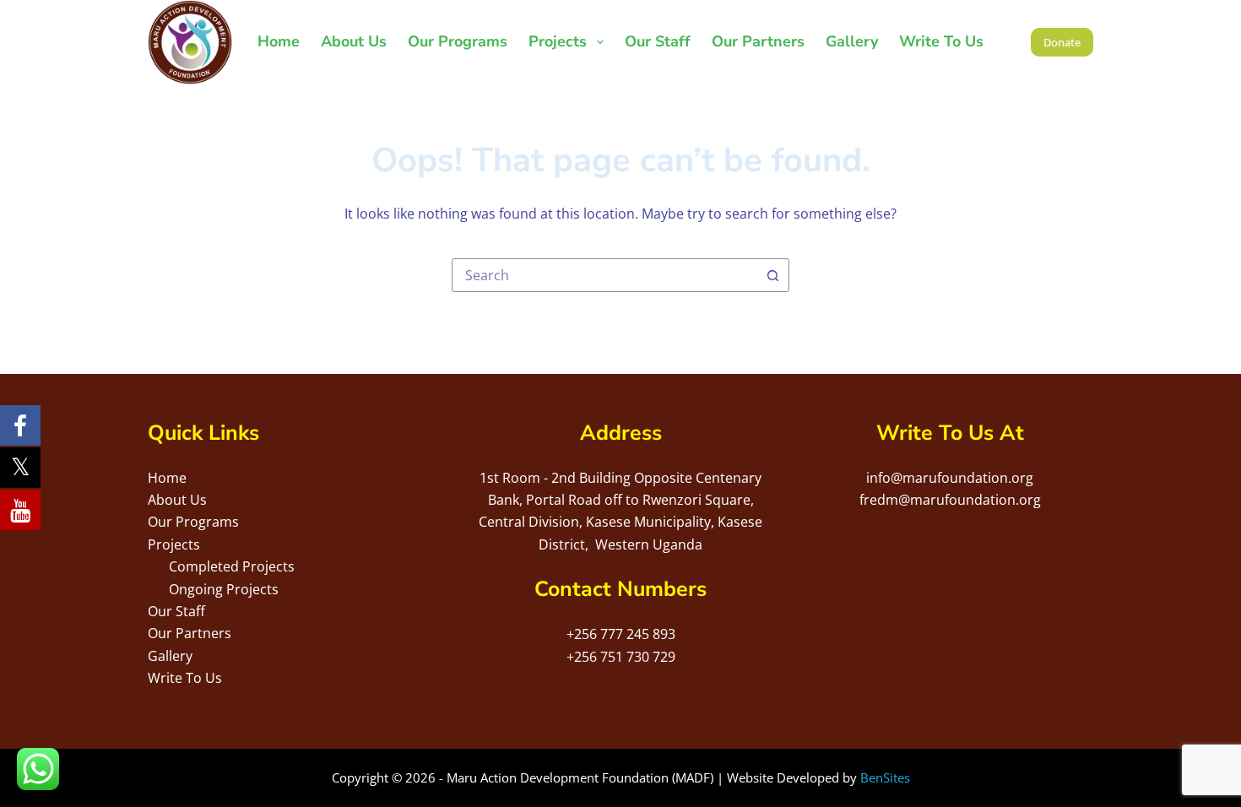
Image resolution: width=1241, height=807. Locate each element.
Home (278, 41)
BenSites (885, 777)
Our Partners (758, 41)
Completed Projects (232, 566)
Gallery (852, 41)
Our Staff (658, 41)
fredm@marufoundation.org (950, 499)
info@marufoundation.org (949, 477)
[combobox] (604, 275)
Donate (1062, 42)
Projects (557, 41)
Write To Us (941, 41)
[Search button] (772, 275)
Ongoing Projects (224, 589)
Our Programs (457, 41)
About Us (354, 41)
